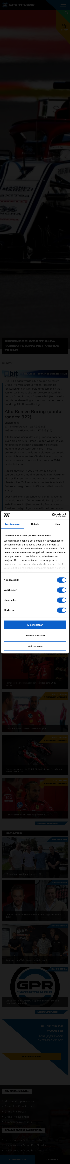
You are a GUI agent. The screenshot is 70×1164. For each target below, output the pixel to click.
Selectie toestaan (35, 635)
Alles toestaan (35, 624)
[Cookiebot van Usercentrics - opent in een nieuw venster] (52, 515)
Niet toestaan (35, 646)
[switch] (61, 590)
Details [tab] (35, 524)
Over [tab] (57, 524)
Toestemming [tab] (12, 524)
